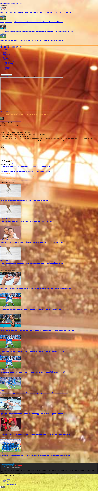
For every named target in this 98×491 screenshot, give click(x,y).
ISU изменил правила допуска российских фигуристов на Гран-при (25, 200)
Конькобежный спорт (10, 64)
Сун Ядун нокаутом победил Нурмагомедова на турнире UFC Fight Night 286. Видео (31, 414)
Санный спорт (8, 67)
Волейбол (5, 56)
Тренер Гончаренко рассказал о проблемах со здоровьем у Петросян (26, 221)
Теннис (5, 57)
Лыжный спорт (8, 66)
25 (0, 267)
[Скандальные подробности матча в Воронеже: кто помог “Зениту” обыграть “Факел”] (3, 19)
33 (0, 204)
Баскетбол (5, 53)
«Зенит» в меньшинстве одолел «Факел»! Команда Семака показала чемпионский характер (35, 455)
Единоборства (6, 54)
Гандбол (7, 68)
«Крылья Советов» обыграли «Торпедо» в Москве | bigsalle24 (23, 176)
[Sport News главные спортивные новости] (11, 467)
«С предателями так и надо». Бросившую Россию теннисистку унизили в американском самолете (36, 31)
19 (0, 355)
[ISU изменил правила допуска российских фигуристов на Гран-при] (10, 196)
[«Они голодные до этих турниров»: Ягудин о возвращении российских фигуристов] (10, 259)
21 (0, 225)
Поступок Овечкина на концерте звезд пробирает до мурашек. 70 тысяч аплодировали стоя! (35, 434)
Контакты (5, 483)
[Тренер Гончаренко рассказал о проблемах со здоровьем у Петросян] (10, 217)
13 (0, 376)
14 (0, 396)
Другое (4, 59)
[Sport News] (11, 3)
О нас (4, 478)
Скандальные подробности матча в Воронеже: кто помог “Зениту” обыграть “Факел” (31, 22)
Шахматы (7, 69)
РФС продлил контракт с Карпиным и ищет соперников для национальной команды (25, 171)
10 (0, 334)
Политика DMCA (6, 479)
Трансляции (8, 71)
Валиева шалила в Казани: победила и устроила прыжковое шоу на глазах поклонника (26, 166)
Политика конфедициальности (10, 484)
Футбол (5, 51)
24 (0, 246)
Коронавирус (8, 62)
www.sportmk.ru (10, 160)
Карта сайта (5, 481)
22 (0, 459)
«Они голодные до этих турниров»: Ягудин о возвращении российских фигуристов (31, 263)
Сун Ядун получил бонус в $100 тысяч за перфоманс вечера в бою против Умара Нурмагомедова (35, 12)
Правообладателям (7, 480)
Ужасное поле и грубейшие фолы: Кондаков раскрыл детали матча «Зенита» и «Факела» (34, 393)
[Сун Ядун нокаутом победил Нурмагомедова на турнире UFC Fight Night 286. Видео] (10, 410)
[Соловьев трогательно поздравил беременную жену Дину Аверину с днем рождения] (10, 238)
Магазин (5, 49)
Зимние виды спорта (10, 61)
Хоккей (4, 52)
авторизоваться (24, 180)
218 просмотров (4, 121)
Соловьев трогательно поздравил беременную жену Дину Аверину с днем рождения (32, 242)
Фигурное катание (9, 63)
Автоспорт (5, 58)
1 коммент (18, 121)
